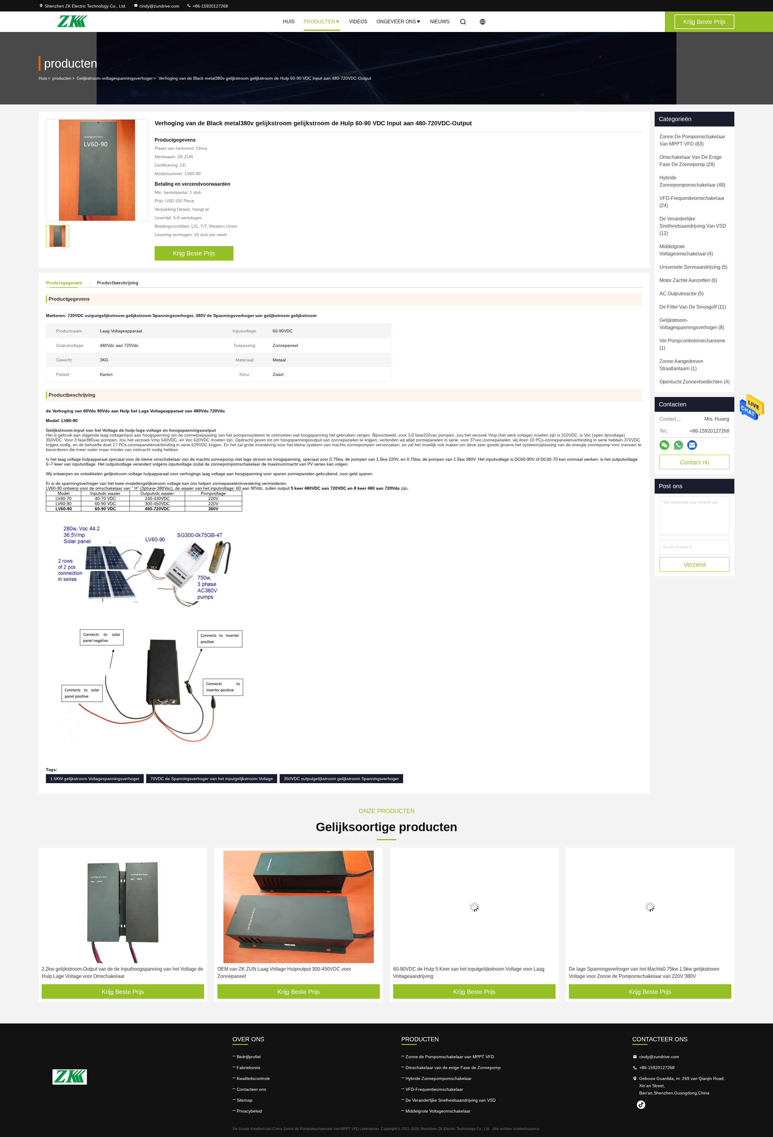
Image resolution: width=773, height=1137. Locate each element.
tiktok (641, 1104)
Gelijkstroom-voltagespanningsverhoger (115, 78)
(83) (692, 140)
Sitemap (244, 1100)
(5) (693, 267)
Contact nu (694, 462)
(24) (691, 202)
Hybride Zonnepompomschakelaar (439, 1078)
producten (62, 78)
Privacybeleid (249, 1111)
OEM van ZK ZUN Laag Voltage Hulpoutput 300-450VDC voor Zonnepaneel (284, 972)
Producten (319, 21)
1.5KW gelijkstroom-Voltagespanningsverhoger (95, 778)
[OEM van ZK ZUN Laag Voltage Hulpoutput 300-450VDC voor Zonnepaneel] (298, 906)
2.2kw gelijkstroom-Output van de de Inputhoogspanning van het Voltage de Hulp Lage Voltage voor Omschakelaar (122, 972)
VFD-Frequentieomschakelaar (434, 1089)
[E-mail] (692, 445)
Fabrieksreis (248, 1067)
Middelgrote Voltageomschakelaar (438, 1111)
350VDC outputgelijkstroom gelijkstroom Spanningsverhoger (341, 778)
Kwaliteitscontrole (253, 1078)
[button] (49, 918)
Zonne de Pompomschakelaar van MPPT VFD (450, 1056)
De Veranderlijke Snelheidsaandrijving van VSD (451, 1100)
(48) (692, 181)
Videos (358, 21)
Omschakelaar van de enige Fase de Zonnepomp (453, 1067)
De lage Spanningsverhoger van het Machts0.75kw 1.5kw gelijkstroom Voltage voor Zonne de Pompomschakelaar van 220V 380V (644, 972)
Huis (289, 21)
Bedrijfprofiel (249, 1056)
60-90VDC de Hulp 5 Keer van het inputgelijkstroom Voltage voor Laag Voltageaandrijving (468, 972)
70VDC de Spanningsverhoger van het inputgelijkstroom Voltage (211, 778)
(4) (686, 250)
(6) (688, 280)
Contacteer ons (251, 1089)
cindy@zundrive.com (159, 6)
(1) (692, 344)
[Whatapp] (678, 445)
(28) (690, 161)
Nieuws (440, 21)
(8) (691, 324)
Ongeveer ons (396, 21)
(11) (692, 306)
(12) (692, 226)
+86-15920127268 (209, 6)
